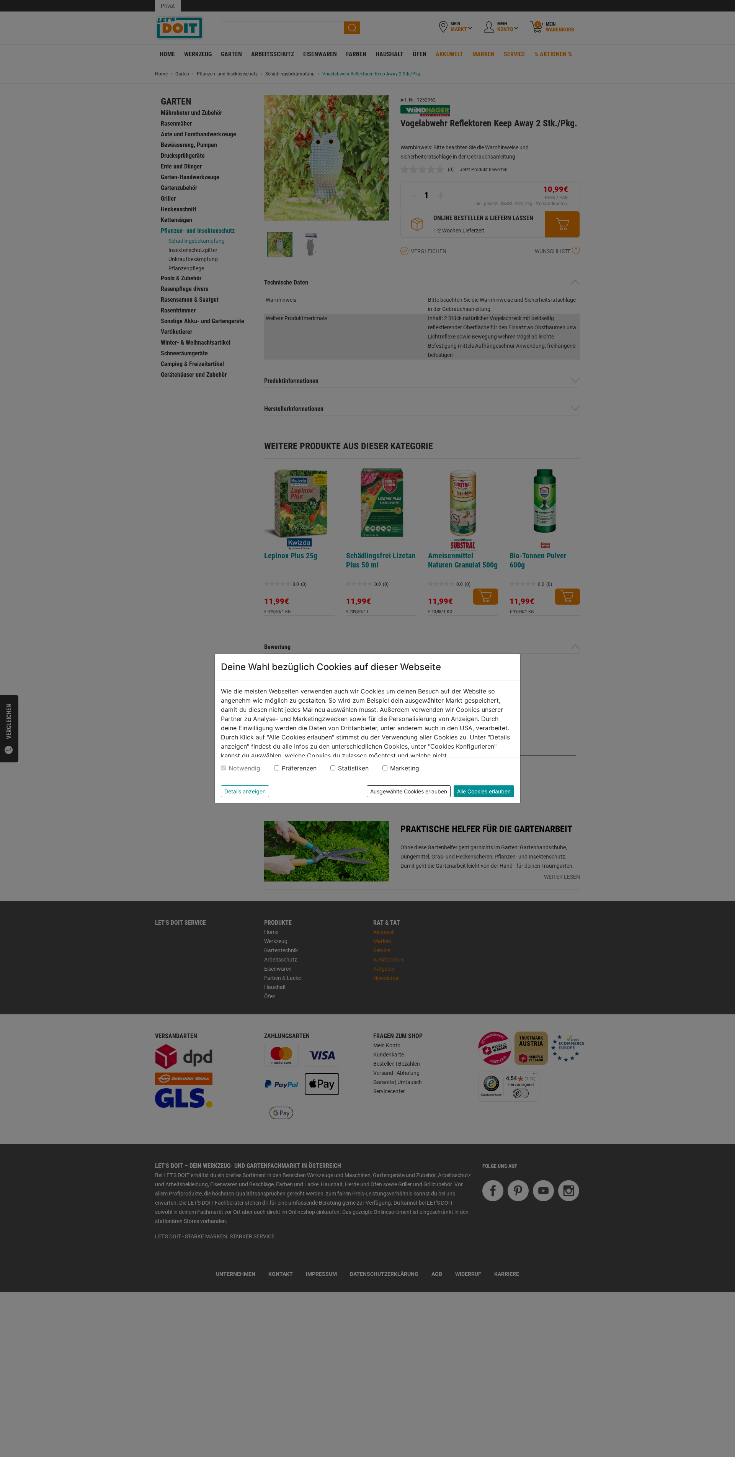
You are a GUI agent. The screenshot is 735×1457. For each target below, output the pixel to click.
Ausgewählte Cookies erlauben (408, 791)
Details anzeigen (245, 791)
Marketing (404, 768)
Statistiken (353, 768)
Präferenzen (299, 768)
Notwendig (244, 768)
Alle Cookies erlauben (484, 791)
